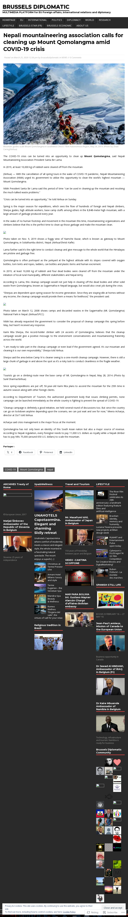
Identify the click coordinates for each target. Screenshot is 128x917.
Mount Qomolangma (31, 469)
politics (57, 19)
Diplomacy (73, 19)
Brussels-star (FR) (30, 25)
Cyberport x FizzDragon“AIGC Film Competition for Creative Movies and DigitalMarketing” (110, 557)
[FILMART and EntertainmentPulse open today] (102, 543)
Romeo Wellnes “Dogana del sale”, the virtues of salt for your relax (48, 612)
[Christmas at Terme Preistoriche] (40, 569)
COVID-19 (10, 469)
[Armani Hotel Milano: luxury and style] (40, 580)
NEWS (64, 57)
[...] (52, 559)
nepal (50, 469)
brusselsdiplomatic (50, 57)
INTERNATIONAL (37, 19)
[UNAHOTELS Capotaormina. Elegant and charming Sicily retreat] (48, 509)
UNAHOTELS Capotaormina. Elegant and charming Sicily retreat (47, 524)
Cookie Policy (69, 912)
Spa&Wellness (43, 484)
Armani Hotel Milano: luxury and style (55, 577)
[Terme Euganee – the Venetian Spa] (40, 591)
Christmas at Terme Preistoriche (55, 566)
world (89, 19)
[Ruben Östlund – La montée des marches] (102, 574)
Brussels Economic (59, 25)
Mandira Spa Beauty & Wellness (54, 598)
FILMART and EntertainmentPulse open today (117, 541)
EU (21, 19)
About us (82, 25)
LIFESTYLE (8, 25)
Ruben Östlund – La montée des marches (116, 573)
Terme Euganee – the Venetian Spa (55, 588)
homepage (8, 19)
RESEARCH (104, 19)
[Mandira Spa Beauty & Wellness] (40, 601)
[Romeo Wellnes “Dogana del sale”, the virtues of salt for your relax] (40, 612)
